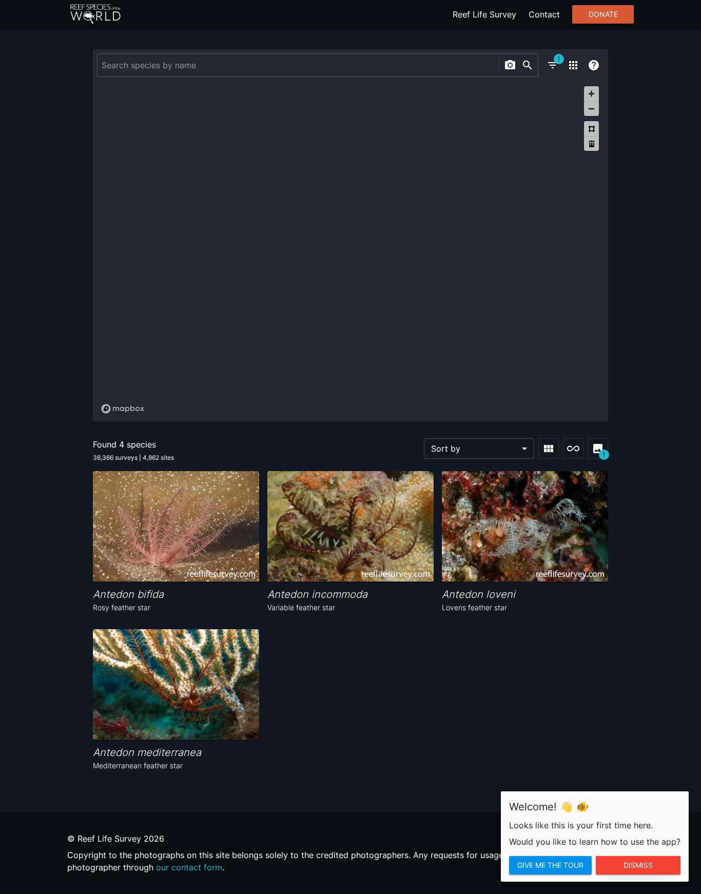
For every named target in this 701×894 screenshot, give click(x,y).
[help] (593, 65)
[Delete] (591, 143)
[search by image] (510, 65)
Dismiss (638, 865)
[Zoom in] (591, 93)
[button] (479, 448)
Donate (603, 14)
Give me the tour (550, 865)
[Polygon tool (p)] (591, 128)
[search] (527, 65)
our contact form (189, 867)
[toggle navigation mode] (573, 448)
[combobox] (297, 65)
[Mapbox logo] (122, 409)
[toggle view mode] (548, 448)
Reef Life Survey (484, 14)
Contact (544, 14)
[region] (350, 249)
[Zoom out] (591, 108)
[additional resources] (573, 65)
